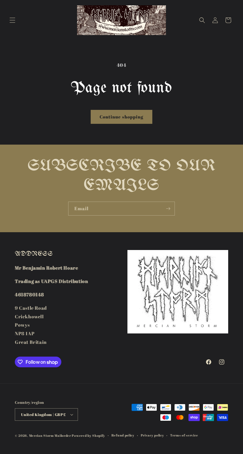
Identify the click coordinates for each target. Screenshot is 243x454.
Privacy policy (152, 435)
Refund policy (123, 435)
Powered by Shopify (88, 435)
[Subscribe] (168, 209)
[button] (12, 20)
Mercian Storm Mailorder (50, 435)
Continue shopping (121, 117)
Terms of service (184, 435)
